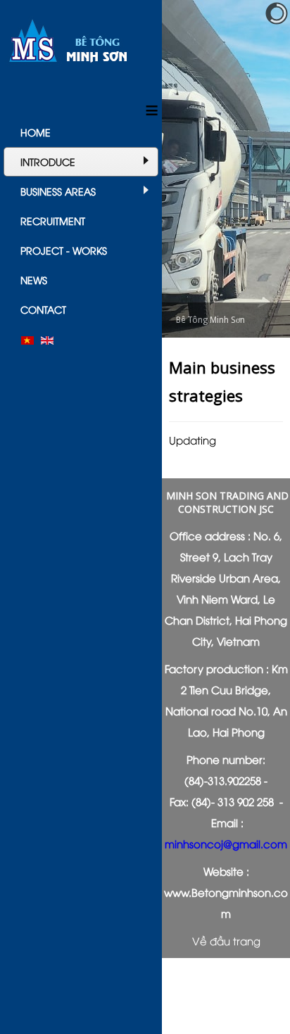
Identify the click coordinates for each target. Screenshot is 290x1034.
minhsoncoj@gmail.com (226, 843)
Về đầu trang (226, 940)
